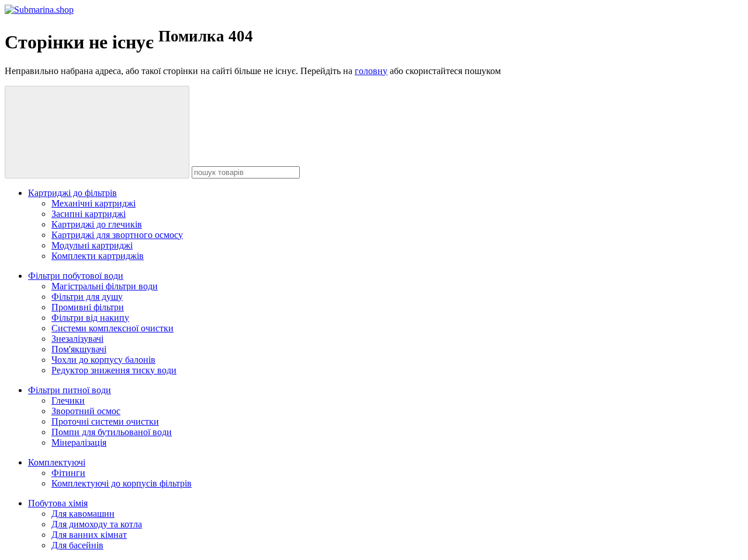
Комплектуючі (56, 462)
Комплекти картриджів (97, 256)
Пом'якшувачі (78, 349)
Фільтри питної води (69, 390)
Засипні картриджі (88, 214)
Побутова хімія (58, 503)
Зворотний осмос (85, 411)
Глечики (68, 400)
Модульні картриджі (92, 245)
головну (371, 71)
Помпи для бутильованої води (111, 432)
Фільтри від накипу (90, 318)
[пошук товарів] (97, 132)
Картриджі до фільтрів (72, 193)
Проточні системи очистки (105, 421)
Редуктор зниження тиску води (113, 370)
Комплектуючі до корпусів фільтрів (121, 483)
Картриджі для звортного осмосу (117, 235)
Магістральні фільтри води (104, 286)
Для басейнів (77, 545)
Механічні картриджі (93, 203)
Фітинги (68, 473)
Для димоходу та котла (96, 524)
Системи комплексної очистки (112, 328)
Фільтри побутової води (75, 276)
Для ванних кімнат (89, 535)
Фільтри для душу (87, 297)
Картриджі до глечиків (96, 224)
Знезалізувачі (77, 339)
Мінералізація (78, 442)
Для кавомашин (83, 514)
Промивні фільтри (87, 307)
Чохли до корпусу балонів (103, 360)
